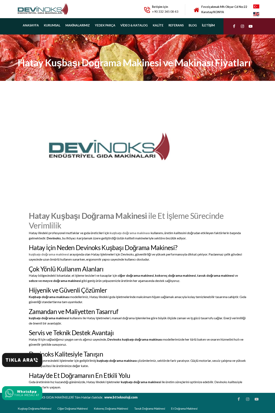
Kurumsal (52, 25)
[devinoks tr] (256, 6)
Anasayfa (31, 25)
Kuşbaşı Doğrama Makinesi (34, 408)
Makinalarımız (77, 25)
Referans (176, 25)
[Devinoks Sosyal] (22, 393)
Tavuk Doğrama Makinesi (149, 408)
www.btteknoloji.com (121, 397)
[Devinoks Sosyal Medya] (234, 26)
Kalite (158, 25)
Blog (193, 25)
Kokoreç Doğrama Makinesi (111, 408)
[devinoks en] (256, 13)
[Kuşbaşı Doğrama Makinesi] (43, 8)
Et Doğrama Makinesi (184, 408)
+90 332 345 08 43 (165, 11)
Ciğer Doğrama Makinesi (72, 408)
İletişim (208, 25)
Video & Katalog (134, 25)
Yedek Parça (105, 25)
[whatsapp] (22, 360)
